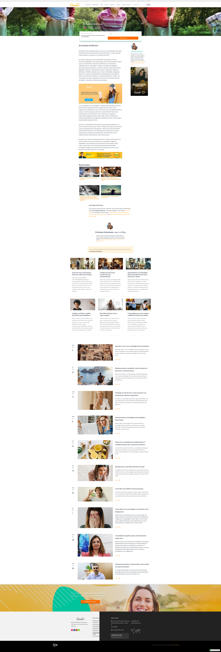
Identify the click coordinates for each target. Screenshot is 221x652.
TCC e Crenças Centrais (97, 636)
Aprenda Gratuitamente (97, 628)
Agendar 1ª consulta (126, 4)
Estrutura (107, 4)
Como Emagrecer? (96, 626)
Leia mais (118, 359)
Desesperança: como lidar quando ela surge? (130, 467)
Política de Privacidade (176, 644)
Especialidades (95, 4)
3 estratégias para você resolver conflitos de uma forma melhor (138, 317)
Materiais (112, 4)
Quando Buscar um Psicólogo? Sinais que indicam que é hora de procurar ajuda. (138, 277)
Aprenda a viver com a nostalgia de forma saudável (132, 346)
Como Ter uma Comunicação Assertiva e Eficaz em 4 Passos (82, 277)
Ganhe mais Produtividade (98, 624)
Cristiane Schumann (137, 51)
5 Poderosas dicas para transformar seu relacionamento (110, 277)
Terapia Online (113, 212)
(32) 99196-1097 (117, 635)
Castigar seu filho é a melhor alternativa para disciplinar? (82, 317)
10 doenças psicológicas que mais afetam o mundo (97, 633)
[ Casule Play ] (88, 4)
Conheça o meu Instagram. (140, 61)
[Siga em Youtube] (77, 630)
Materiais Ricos (96, 630)
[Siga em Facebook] (74, 630)
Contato (118, 4)
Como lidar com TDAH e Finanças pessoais (129, 489)
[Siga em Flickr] (79, 630)
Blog (102, 4)
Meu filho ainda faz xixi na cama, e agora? (110, 317)
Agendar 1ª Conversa (90, 601)
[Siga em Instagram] (72, 630)
